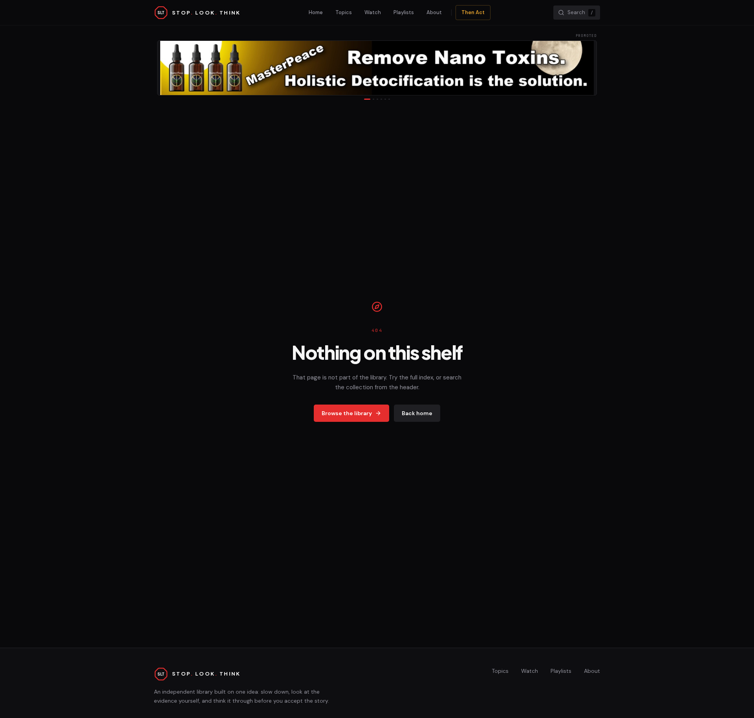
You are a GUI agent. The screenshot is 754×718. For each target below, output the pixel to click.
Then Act (473, 12)
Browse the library (347, 413)
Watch (372, 12)
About (434, 12)
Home (316, 12)
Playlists (403, 12)
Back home (417, 413)
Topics (343, 12)
